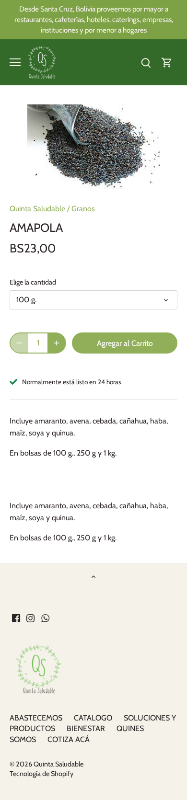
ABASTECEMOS (36, 717)
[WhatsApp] (45, 617)
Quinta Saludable (37, 208)
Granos (83, 208)
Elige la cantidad (33, 282)
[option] (93, 148)
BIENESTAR (86, 728)
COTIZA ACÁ (68, 739)
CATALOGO (93, 717)
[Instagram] (30, 617)
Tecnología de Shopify (41, 773)
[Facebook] (16, 617)
